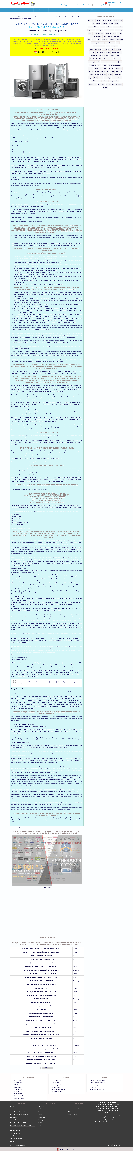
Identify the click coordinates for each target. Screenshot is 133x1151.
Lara (118, 43)
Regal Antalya (18, 1094)
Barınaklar (91, 20)
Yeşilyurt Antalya (116, 52)
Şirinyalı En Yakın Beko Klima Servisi (41, 1038)
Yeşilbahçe (107, 78)
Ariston (75, 988)
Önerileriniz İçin (56, 1087)
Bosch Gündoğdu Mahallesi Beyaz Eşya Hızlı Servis (41, 1035)
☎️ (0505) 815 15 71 (46, 52)
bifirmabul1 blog (15, 827)
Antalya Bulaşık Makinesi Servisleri (20, 1112)
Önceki (44, 887)
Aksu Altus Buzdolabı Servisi (41, 1027)
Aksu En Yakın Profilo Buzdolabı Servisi (41, 1052)
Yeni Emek (103, 75)
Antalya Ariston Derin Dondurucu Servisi (41, 1020)
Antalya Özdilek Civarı (100, 68)
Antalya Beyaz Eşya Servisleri (18, 1109)
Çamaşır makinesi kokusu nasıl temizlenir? (41, 1024)
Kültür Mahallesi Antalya (103, 52)
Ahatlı (98, 24)
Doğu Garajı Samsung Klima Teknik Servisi (41, 1045)
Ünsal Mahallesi (109, 30)
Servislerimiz (66, 10)
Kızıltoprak (119, 71)
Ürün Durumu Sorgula (58, 1089)
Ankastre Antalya (15, 1120)
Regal (74, 963)
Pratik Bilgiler (41, 10)
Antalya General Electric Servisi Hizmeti (21, 1125)
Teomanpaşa (118, 68)
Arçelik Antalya (18, 1082)
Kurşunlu (91, 71)
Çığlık (94, 39)
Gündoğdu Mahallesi (114, 65)
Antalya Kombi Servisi (16, 1128)
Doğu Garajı (91, 30)
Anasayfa (15, 10)
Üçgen (90, 78)
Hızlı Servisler (70, 1112)
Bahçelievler (117, 75)
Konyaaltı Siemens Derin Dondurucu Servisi (41, 974)
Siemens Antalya (87, 5)
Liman (99, 65)
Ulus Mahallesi (118, 20)
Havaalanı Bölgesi (93, 27)
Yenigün (111, 39)
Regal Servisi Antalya (16, 1139)
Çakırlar (110, 75)
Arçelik (75, 1006)
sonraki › (50, 1068)
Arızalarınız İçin (56, 1080)
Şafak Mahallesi (96, 81)
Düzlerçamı (99, 30)
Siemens (75, 974)
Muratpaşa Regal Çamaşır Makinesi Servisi (41, 1056)
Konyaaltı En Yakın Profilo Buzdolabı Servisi (41, 995)
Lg (73, 984)
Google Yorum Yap (32, 31)
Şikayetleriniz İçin (57, 1091)
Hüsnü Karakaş (94, 75)
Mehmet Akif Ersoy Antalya (114, 84)
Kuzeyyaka (101, 84)
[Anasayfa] (23, 3)
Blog (67, 1106)
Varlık (95, 78)
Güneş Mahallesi (114, 81)
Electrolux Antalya (15, 1133)
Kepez (111, 24)
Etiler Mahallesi (118, 27)
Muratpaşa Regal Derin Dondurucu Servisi (41, 1031)
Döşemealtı (117, 59)
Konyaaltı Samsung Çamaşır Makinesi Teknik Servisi (41, 970)
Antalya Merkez (105, 62)
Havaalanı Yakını (98, 33)
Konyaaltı (105, 39)
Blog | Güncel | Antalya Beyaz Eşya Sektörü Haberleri (32, 16)
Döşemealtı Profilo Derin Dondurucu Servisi (41, 966)
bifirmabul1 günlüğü (55, 16)
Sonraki (48, 887)
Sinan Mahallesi (107, 36)
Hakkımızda (27, 10)
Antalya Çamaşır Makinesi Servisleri (20, 1114)
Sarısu (112, 71)
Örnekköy (111, 49)
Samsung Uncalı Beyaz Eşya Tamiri (41, 1013)
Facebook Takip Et (47, 31)
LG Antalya (106, 5)
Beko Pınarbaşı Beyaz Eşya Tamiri (41, 956)
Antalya (105, 87)
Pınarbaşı (91, 62)
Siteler (90, 33)
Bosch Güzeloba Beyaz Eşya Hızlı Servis (41, 1060)
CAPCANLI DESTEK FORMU (97, 1080)
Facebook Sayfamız (115, 5)
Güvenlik (91, 52)
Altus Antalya (18, 1080)
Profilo (75, 966)
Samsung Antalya (98, 5)
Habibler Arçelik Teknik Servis (41, 1006)
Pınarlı (117, 55)
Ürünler (54, 10)
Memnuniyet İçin (57, 1085)
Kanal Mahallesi (110, 43)
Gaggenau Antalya (69, 5)
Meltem (105, 65)
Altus (74, 1002)
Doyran (90, 68)
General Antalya (18, 1089)
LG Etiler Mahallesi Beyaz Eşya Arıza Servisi (41, 984)
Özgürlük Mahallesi (95, 36)
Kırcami (116, 24)
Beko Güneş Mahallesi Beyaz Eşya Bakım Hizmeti (41, 1049)
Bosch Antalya (78, 5)
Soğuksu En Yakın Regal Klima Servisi (41, 963)
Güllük (107, 33)
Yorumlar (102, 10)
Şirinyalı (110, 68)
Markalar (12, 1136)
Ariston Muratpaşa (41, 988)
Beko (74, 956)
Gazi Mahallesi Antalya (102, 71)
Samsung (76, 970)
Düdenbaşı (93, 65)
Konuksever (119, 39)
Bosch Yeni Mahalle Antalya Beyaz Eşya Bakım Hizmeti (41, 948)
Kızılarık (120, 33)
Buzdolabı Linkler (15, 1130)
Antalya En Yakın (96, 55)
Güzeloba (113, 33)
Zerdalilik (118, 49)
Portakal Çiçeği (92, 84)
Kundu (98, 62)
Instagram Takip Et (61, 31)
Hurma (99, 39)
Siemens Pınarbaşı (41, 1009)
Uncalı (113, 62)
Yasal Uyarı (80, 10)
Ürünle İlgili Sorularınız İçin (97, 1089)
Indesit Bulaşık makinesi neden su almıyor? (41, 1063)
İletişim (91, 10)
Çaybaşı (98, 20)
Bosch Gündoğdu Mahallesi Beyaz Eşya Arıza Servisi (41, 952)
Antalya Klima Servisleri (73, 1109)
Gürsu (108, 46)
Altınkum (102, 27)
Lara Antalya (119, 30)
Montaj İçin (93, 1087)
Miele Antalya (59, 5)
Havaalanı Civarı (117, 78)
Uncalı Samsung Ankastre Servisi (41, 981)
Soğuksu (119, 62)
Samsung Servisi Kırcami (41, 999)
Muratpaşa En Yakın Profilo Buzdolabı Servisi (41, 992)
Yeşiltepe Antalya (107, 20)
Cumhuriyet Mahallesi (97, 43)
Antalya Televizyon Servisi (97, 1082)
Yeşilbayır (105, 55)
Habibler (111, 55)
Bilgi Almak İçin (56, 1082)
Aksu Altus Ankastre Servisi (41, 1002)
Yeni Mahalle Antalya (96, 59)
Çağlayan (109, 27)
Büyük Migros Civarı (99, 46)
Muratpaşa (104, 24)
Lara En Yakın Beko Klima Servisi (41, 1042)
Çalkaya (105, 81)
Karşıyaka (114, 46)
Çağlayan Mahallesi (95, 49)
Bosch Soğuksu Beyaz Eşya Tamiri (41, 1017)
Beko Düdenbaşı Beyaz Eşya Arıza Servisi (41, 959)
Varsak (101, 78)
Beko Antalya (18, 1085)
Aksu (93, 24)
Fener (89, 39)
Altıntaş (105, 49)
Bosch (75, 948)
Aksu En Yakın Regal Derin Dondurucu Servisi (41, 977)
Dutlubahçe (117, 36)
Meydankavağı (108, 59)
